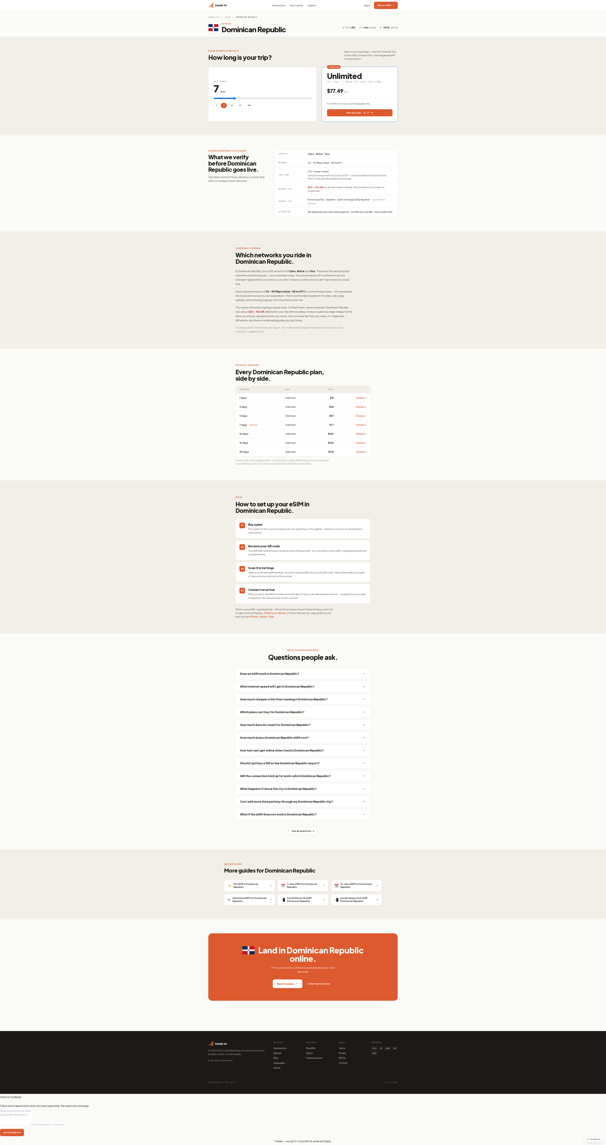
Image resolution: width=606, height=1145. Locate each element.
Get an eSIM (384, 5)
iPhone (254, 616)
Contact (343, 1062)
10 (231, 105)
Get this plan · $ (358, 112)
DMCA (342, 1057)
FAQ (275, 1057)
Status (276, 1067)
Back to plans (285, 983)
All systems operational (221, 1060)
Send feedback (12, 1132)
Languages (279, 1062)
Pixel (271, 616)
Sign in (367, 5)
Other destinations (318, 983)
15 (240, 105)
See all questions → (303, 830)
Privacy (342, 1053)
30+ (249, 105)
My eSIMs (310, 1048)
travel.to (213, 17)
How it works (296, 5)
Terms (342, 1048)
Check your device (275, 612)
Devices (277, 1053)
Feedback (595, 1139)
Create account (314, 1057)
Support (312, 5)
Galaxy (263, 616)
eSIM (227, 17)
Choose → (361, 398)
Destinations (278, 5)
